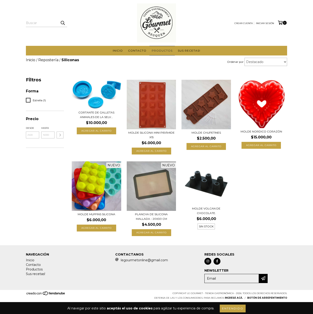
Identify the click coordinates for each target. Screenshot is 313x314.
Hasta (45, 128)
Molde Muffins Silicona (96, 214)
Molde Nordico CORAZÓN (261, 131)
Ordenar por (235, 61)
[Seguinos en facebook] (217, 261)
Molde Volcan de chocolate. (206, 211)
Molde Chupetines (206, 132)
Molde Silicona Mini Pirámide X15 (151, 135)
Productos (162, 50)
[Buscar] (62, 23)
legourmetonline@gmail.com (144, 260)
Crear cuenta (243, 23)
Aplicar (60, 135)
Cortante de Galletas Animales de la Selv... (96, 115)
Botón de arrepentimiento (267, 297)
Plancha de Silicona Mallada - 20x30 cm (151, 216)
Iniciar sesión (265, 23)
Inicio (118, 50)
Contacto (137, 50)
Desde (30, 128)
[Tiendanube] (46, 294)
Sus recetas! (189, 50)
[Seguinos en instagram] (207, 261)
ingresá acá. (234, 297)
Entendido (232, 308)
